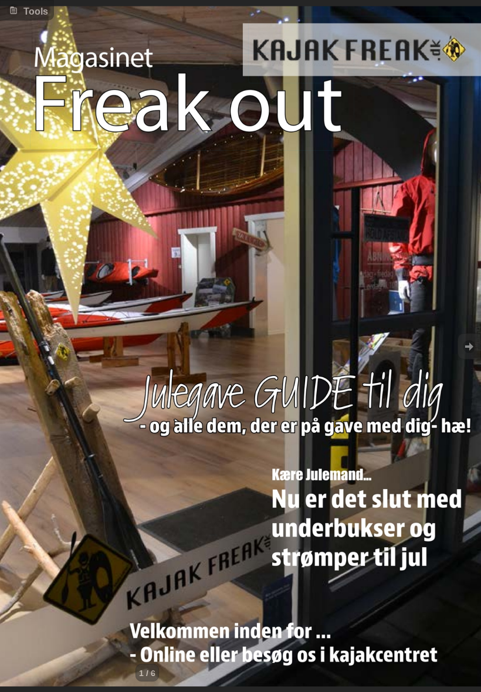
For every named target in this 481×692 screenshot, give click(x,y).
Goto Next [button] (469, 346)
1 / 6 (147, 673)
